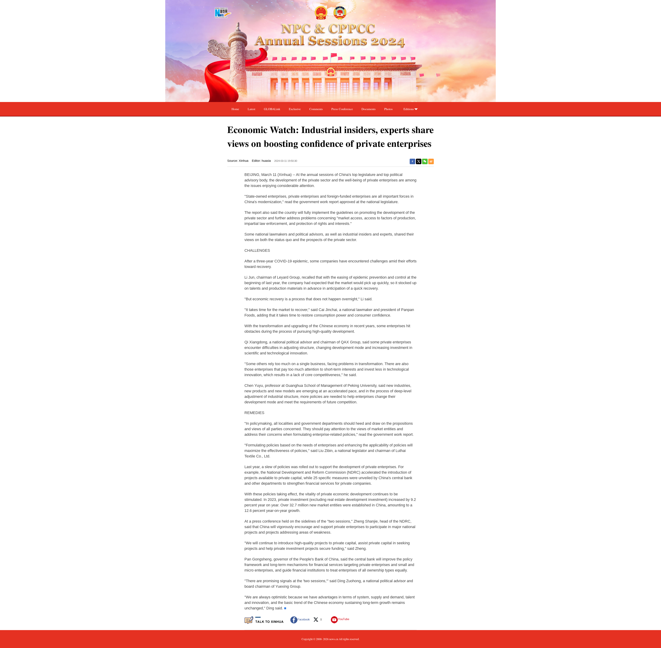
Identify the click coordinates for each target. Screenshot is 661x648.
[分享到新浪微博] (431, 161)
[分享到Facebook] (412, 161)
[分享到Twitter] (418, 161)
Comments (316, 109)
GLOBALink (272, 109)
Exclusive (295, 109)
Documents (368, 109)
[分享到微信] (425, 161)
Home (235, 109)
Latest (251, 109)
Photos (388, 109)
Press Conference (342, 109)
